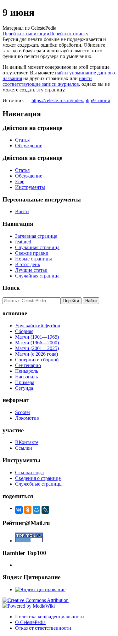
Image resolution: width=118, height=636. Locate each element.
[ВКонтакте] (19, 510)
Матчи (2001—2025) (37, 348)
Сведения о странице (38, 478)
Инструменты (30, 187)
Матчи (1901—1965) (37, 337)
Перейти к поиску (68, 33)
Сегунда (24, 388)
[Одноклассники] (27, 510)
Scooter (22, 412)
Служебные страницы (39, 484)
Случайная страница (37, 247)
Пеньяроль (26, 371)
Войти (22, 211)
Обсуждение (28, 145)
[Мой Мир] (36, 510)
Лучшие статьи (31, 270)
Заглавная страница (36, 236)
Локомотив (27, 418)
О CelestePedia (30, 622)
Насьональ (26, 376)
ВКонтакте (26, 442)
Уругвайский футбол (37, 325)
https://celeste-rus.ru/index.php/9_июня (70, 100)
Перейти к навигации (26, 33)
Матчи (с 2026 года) (36, 354)
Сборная (24, 331)
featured (23, 241)
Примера (24, 382)
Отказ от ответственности (43, 628)
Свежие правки (31, 253)
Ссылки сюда (29, 472)
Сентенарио (28, 365)
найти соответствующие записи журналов (47, 81)
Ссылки (23, 448)
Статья (22, 140)
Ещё (19, 181)
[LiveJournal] (45, 510)
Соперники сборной (37, 359)
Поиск (11, 287)
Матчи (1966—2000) (37, 342)
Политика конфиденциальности (49, 616)
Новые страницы (33, 258)
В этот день (27, 264)
